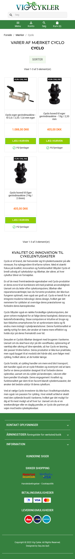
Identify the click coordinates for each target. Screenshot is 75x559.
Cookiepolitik (47, 483)
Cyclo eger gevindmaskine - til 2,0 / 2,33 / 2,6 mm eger (20, 116)
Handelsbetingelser (30, 483)
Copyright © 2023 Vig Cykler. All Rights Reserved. (38, 542)
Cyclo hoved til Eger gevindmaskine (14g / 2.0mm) (21, 195)
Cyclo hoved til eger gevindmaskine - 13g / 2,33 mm (54, 116)
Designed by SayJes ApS (37, 546)
